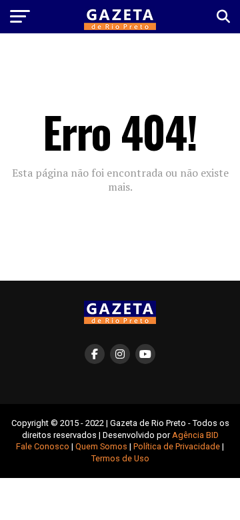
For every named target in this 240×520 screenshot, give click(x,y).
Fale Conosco (42, 446)
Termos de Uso (120, 458)
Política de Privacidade (176, 446)
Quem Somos (101, 446)
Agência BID (195, 435)
